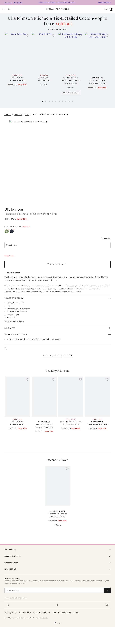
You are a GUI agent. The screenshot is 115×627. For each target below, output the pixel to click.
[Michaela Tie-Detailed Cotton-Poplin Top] (57, 486)
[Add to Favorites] (27, 35)
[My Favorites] (105, 9)
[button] (42, 101)
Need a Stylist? (104, 3)
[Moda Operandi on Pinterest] (106, 605)
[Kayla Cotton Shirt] (70, 397)
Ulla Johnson (13, 209)
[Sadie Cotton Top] (17, 53)
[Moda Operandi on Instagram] (8, 605)
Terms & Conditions (41, 612)
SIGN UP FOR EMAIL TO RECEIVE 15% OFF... (57, 3)
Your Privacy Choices (61, 612)
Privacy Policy (10, 612)
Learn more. (56, 339)
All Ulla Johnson (52, 356)
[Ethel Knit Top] (44, 53)
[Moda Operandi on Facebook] (57, 605)
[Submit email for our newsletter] (107, 590)
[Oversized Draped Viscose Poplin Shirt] (97, 53)
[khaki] (6, 231)
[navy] (12, 231)
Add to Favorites (59, 264)
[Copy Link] (57, 348)
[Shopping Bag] (111, 9)
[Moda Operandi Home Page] (57, 9)
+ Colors (57, 525)
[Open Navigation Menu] (4, 9)
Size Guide (106, 238)
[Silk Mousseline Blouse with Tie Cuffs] (70, 53)
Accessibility (25, 612)
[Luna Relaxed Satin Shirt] (97, 397)
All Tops (67, 356)
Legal (76, 612)
